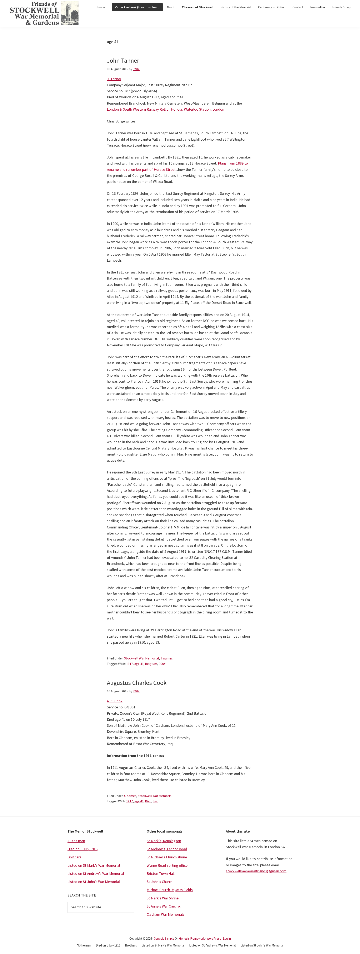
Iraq (155, 801)
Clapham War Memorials (165, 914)
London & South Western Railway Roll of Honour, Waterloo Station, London (165, 109)
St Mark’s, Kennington (164, 840)
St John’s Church (159, 881)
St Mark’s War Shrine (163, 898)
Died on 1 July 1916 (83, 849)
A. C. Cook (114, 701)
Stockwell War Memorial (141, 658)
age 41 (139, 664)
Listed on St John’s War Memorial (94, 881)
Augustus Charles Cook (137, 683)
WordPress (214, 938)
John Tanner (123, 60)
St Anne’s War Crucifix (163, 906)
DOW (162, 664)
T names (166, 658)
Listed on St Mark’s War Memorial (94, 865)
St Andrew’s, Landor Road (167, 849)
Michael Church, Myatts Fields (170, 889)
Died (148, 801)
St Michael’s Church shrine (167, 857)
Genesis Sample (164, 938)
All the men (76, 840)
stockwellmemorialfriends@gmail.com (256, 871)
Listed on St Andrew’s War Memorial (96, 873)
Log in (227, 938)
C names (130, 796)
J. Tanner (114, 78)
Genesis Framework (192, 938)
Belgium (151, 664)
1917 (129, 664)
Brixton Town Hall (161, 873)
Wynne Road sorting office (167, 865)
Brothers (74, 857)
